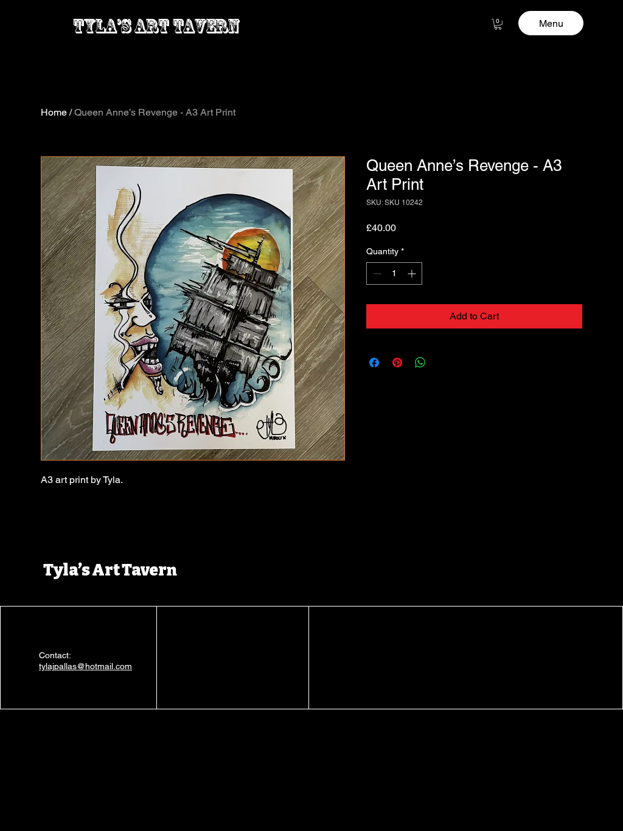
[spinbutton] (394, 273)
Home (54, 112)
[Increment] (412, 273)
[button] (498, 24)
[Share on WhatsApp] (420, 362)
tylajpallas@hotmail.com (85, 666)
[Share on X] (443, 362)
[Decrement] (375, 273)
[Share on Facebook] (374, 362)
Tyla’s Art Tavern (110, 570)
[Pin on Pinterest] (397, 362)
